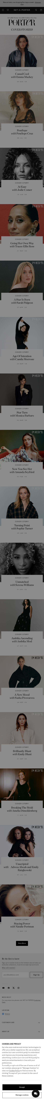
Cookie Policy (14, 1071)
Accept (22, 1087)
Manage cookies (22, 1095)
